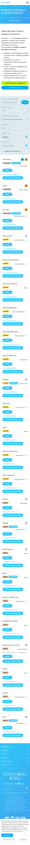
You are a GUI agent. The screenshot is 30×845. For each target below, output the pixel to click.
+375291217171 (8, 198)
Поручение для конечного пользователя (15, 803)
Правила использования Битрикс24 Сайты (15, 805)
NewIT (4, 717)
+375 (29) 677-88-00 (10, 174)
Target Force (6, 403)
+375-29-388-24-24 (10, 511)
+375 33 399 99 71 (9, 296)
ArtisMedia (5, 379)
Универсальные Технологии (11, 645)
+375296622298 (8, 368)
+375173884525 (8, 224)
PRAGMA (5, 523)
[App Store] (22, 774)
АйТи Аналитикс (7, 236)
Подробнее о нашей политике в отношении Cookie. (14, 830)
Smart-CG (5, 693)
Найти (25, 102)
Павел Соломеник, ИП (9, 356)
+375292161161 (8, 705)
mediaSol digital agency (9, 308)
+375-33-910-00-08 (10, 272)
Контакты (21, 794)
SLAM (4, 573)
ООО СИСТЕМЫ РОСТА (10, 451)
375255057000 (8, 464)
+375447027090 (8, 538)
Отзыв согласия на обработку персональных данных (15, 802)
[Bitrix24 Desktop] (9, 774)
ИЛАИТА (5, 499)
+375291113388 (8, 562)
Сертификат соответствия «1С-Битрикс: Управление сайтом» (15, 810)
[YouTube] (19, 784)
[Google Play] (15, 778)
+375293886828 (8, 416)
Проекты (7, 170)
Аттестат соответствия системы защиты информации (15, 807)
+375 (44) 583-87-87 (10, 633)
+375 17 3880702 (9, 681)
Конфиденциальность (15, 792)
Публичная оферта (10, 794)
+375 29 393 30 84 (9, 488)
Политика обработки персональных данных (15, 798)
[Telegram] (15, 784)
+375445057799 (8, 248)
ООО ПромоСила (7, 549)
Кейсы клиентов (15, 87)
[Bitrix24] (5, 2)
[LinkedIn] (22, 784)
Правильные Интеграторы (10, 260)
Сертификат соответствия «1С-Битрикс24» (15, 808)
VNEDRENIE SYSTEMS (9, 621)
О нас (17, 794)
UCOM (4, 186)
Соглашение (25, 792)
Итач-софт (5, 210)
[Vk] (6, 784)
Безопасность (5, 792)
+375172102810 (8, 392)
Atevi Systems (6, 159)
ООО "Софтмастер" (8, 475)
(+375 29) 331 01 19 (10, 731)
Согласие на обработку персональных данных (15, 800)
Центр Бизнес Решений (9, 284)
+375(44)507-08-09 (10, 609)
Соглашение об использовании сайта (15, 797)
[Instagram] (12, 784)
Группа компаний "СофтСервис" (12, 332)
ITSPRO (4, 669)
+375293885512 (8, 440)
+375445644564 (8, 586)
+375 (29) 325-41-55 (10, 344)
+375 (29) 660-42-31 (10, 320)
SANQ (4, 427)
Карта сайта (15, 811)
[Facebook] (9, 784)
